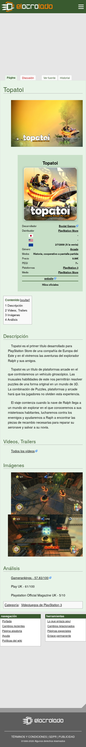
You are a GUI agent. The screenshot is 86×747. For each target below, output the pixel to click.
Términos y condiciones (29, 736)
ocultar (25, 300)
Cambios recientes (13, 626)
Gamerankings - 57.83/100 (30, 578)
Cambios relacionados (61, 626)
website (48, 278)
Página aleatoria (12, 631)
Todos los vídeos (23, 451)
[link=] (31, 235)
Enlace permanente (59, 635)
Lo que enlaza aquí (59, 621)
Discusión (28, 78)
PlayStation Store (68, 230)
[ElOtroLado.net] (27, 7)
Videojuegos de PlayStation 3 (41, 605)
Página (11, 78)
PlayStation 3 (70, 267)
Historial (65, 78)
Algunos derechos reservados (50, 741)
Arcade (74, 249)
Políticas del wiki (12, 640)
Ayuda (6, 635)
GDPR (53, 736)
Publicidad (67, 736)
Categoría (12, 605)
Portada (7, 621)
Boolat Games (67, 226)
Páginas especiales (59, 631)
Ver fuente (49, 78)
